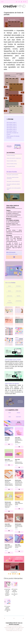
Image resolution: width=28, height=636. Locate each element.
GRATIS (9, 416)
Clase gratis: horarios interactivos (13, 181)
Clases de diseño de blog (12, 163)
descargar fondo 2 (12, 124)
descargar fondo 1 (12, 122)
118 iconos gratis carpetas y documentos (14, 592)
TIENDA (9, 412)
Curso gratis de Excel (11, 166)
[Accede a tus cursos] (16, 1)
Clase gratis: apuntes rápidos (12, 174)
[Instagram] (19, 1)
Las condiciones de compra (11, 254)
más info (16, 444)
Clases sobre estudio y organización (14, 158)
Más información (10, 252)
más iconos (10, 282)
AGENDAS (18, 412)
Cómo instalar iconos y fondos (13, 359)
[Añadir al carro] (14, 257)
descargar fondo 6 (12, 131)
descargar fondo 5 (12, 129)
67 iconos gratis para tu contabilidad (7, 609)
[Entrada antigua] (23, 618)
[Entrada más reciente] (4, 618)
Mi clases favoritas (12, 171)
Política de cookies (11, 626)
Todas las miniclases (11, 155)
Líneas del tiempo (18, 300)
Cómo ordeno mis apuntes (12, 383)
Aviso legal (15, 629)
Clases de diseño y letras (11, 160)
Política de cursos (15, 627)
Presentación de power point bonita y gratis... (7, 592)
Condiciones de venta (16, 630)
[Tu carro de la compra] (24, 1)
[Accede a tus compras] (21, 1)
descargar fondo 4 (12, 127)
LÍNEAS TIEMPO (18, 416)
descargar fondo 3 (12, 126)
